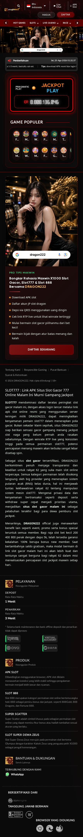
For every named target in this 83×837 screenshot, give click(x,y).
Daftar (65, 15)
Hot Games (19, 23)
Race (65, 23)
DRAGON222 (32, 523)
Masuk (46, 15)
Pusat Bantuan (58, 370)
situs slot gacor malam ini (44, 506)
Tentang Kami (12, 370)
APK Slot (75, 5)
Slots (33, 23)
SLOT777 (11, 402)
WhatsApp (17, 774)
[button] (36, 6)
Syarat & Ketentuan (16, 375)
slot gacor (33, 460)
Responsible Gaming (35, 370)
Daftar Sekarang (41, 349)
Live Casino (49, 23)
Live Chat (58, 5)
